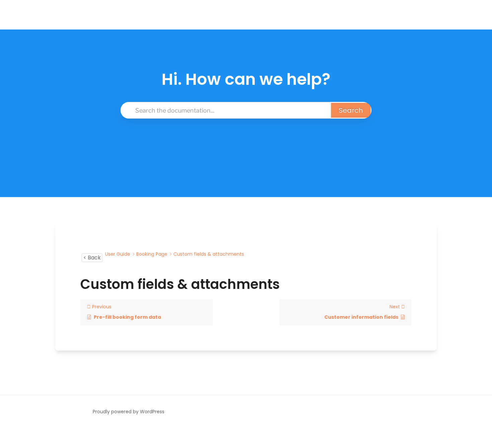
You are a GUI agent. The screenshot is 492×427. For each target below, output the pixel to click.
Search (351, 110)
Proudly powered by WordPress (128, 411)
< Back (92, 257)
